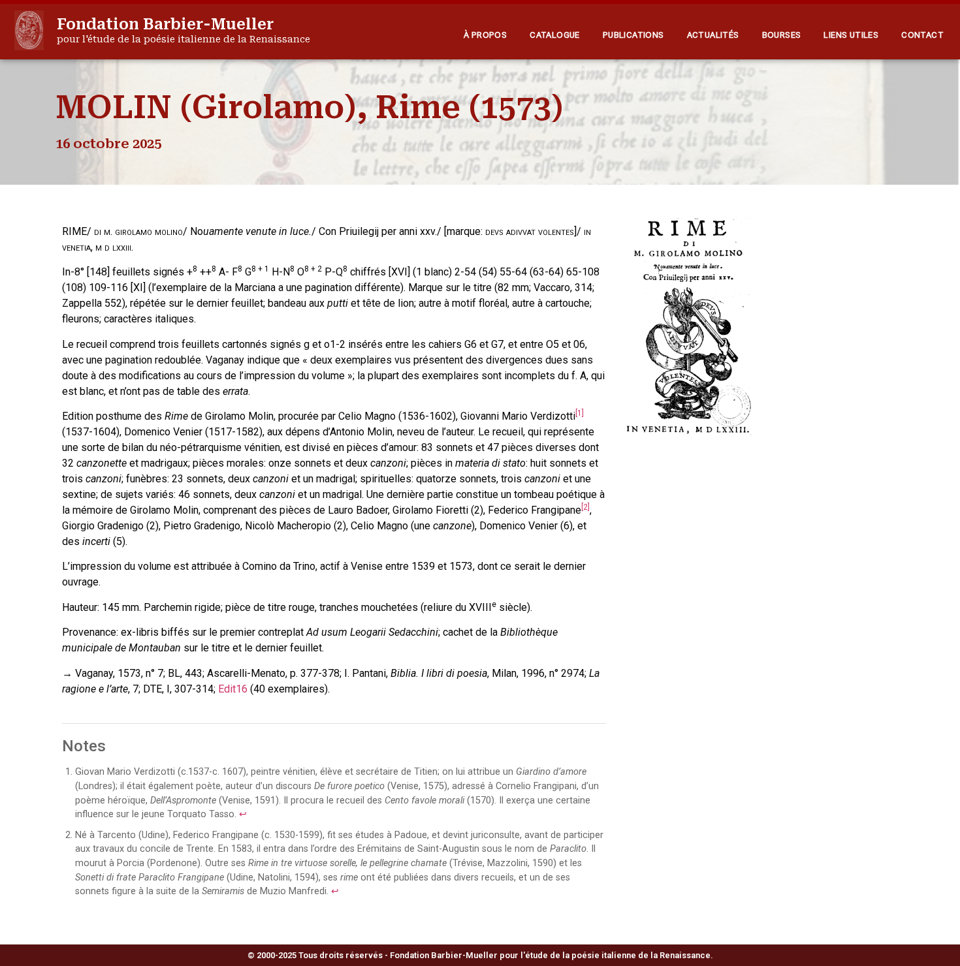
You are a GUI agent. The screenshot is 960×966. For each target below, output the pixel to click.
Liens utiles (851, 35)
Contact (922, 35)
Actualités (713, 35)
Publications (633, 35)
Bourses (781, 35)
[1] (579, 413)
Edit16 (233, 689)
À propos (485, 35)
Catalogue (555, 35)
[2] (585, 507)
